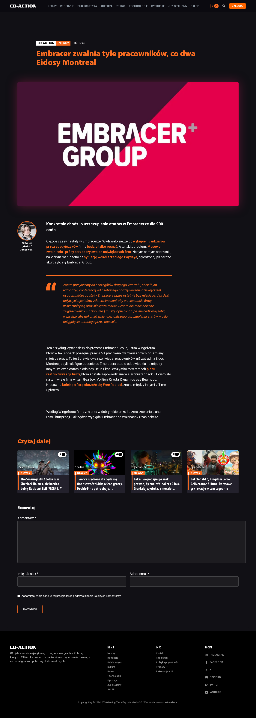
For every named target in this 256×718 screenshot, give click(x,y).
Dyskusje (158, 6)
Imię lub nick (27, 574)
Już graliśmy (177, 6)
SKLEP (195, 6)
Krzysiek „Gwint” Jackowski (26, 246)
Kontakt (160, 653)
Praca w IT (162, 666)
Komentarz (26, 518)
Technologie (138, 6)
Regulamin (162, 657)
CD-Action (46, 43)
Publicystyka (87, 6)
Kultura (106, 6)
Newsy (52, 6)
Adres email (140, 574)
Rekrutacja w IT (164, 671)
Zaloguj (237, 6)
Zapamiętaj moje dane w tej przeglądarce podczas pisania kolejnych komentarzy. (71, 596)
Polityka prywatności (167, 662)
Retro (120, 6)
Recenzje (67, 6)
